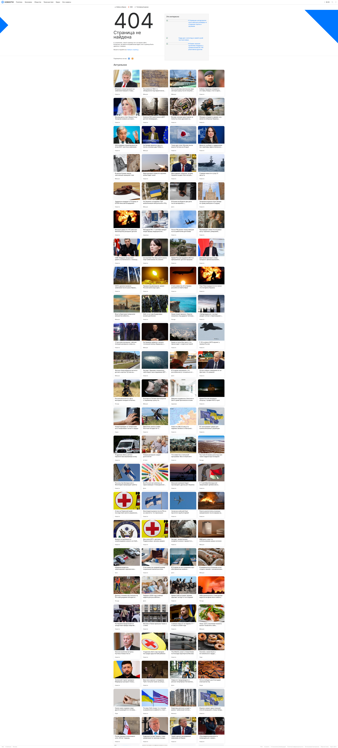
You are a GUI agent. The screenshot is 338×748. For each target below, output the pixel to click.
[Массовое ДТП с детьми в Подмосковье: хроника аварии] (155, 533)
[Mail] (2, 2)
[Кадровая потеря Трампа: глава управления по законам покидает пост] (155, 730)
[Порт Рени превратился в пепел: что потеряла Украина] (211, 280)
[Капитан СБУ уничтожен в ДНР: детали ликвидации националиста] (155, 111)
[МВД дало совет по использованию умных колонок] (211, 533)
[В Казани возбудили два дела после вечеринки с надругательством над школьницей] (183, 195)
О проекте (266, 746)
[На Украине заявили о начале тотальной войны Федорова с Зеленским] (155, 336)
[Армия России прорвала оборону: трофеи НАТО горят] (211, 392)
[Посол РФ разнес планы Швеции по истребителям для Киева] (183, 223)
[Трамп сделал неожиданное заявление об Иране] (183, 730)
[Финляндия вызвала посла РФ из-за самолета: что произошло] (155, 505)
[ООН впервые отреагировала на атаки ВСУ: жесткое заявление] (127, 139)
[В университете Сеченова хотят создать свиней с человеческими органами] (211, 561)
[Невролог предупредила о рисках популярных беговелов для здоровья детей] (183, 674)
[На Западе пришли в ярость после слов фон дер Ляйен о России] (155, 139)
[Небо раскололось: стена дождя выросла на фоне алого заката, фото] (211, 589)
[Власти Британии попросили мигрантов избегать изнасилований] (127, 308)
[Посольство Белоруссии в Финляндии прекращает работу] (127, 477)
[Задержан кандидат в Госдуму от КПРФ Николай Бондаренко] (127, 195)
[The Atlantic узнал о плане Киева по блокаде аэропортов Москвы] (183, 646)
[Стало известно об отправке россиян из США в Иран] (183, 280)
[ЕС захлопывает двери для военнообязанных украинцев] (211, 420)
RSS (261, 746)
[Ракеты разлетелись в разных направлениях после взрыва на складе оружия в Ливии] (211, 505)
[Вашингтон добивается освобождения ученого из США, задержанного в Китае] (127, 533)
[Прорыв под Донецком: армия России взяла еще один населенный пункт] (155, 280)
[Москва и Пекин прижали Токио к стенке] (155, 617)
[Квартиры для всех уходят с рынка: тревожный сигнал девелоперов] (183, 702)
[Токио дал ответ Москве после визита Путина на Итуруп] (183, 139)
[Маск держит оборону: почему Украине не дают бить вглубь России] (183, 167)
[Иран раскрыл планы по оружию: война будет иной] (155, 167)
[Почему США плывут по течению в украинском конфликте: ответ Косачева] (155, 702)
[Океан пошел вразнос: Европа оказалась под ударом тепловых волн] (183, 308)
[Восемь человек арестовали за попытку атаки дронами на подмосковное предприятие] (183, 111)
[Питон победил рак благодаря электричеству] (211, 674)
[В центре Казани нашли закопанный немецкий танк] (127, 167)
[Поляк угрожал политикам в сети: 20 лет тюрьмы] (127, 730)
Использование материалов (312, 746)
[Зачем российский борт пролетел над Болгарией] (183, 505)
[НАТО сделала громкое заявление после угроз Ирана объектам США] (127, 280)
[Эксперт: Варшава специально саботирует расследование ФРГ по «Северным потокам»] (155, 364)
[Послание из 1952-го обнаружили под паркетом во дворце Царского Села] (155, 83)
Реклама (15, 746)
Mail (3, 746)
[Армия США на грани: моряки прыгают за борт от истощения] (183, 589)
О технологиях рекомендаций (278, 746)
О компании (8, 746)
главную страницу (132, 49)
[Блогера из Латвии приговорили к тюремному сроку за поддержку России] (155, 392)
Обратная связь (325, 746)
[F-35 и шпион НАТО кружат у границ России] (211, 336)
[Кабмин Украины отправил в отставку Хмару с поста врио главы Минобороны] (211, 83)
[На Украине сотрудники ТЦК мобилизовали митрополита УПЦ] (155, 195)
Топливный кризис (142, 7)
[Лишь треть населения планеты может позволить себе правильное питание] (211, 617)
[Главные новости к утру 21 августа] (211, 167)
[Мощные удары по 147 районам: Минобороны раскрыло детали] (127, 223)
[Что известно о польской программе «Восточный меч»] (183, 449)
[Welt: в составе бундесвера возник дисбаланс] (155, 308)
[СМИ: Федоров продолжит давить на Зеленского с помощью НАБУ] (127, 252)
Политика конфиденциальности (295, 746)
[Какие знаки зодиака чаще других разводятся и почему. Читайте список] (127, 702)
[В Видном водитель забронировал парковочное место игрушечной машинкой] (127, 561)
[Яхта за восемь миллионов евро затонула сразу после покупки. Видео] (183, 83)
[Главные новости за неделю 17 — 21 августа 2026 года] (183, 617)
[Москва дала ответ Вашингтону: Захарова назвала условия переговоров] (127, 111)
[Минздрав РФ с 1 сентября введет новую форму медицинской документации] (155, 223)
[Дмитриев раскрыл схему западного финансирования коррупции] (211, 252)
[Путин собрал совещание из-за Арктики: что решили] (211, 364)
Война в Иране (121, 7)
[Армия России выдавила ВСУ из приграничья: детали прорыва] (183, 252)
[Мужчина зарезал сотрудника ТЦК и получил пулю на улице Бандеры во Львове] (155, 674)
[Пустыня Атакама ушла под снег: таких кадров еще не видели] (211, 449)
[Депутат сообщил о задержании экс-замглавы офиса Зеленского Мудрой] (211, 139)
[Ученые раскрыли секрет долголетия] (155, 449)
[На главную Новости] (9, 2)
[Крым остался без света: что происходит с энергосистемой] (183, 336)
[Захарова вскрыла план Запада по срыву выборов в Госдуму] (211, 195)
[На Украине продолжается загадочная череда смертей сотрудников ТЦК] (127, 617)
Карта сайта (333, 746)
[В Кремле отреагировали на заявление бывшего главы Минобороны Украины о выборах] (127, 83)
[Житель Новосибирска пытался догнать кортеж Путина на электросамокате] (127, 364)
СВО (131, 7)
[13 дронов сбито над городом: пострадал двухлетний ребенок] (155, 646)
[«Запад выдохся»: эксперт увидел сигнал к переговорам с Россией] (211, 308)
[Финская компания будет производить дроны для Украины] (183, 477)
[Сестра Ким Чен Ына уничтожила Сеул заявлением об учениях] (155, 252)
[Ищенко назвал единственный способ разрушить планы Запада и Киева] (211, 702)
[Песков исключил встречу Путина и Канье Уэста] (127, 646)
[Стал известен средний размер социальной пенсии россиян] (155, 561)
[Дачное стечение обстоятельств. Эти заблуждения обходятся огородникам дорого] (127, 589)
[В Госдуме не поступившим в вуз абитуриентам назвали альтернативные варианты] (183, 561)
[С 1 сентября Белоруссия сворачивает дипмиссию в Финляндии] (211, 477)
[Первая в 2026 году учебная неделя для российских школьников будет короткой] (155, 589)
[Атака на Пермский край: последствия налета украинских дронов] (127, 505)
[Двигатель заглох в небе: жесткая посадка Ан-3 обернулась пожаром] (155, 420)
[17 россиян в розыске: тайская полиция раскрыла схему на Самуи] (127, 336)
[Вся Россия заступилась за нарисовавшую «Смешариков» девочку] (155, 477)
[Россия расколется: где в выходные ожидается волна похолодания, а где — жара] (127, 392)
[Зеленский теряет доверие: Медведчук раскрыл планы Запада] (127, 674)
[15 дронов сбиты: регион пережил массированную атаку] (127, 449)
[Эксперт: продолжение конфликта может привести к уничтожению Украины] (183, 533)
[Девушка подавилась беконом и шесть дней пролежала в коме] (183, 392)
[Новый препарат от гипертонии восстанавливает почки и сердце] (127, 420)
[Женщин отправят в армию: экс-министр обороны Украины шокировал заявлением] (211, 111)
